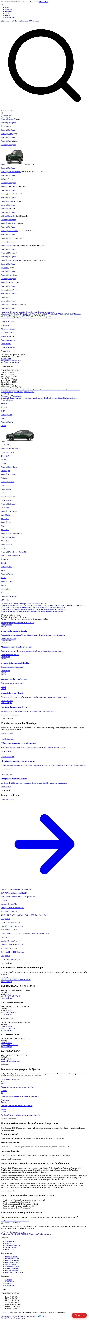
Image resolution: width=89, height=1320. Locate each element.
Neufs (7, 7)
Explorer (4, 123)
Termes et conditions (27, 1316)
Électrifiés (8, 11)
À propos (8, 1280)
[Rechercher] (2, 113)
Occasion (8, 9)
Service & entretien (11, 1257)
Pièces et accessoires (12, 1260)
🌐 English (43, 1316)
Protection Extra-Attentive (14, 1272)
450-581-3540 (43, 2)
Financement (9, 1249)
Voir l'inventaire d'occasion (10, 605)
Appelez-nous (5, 117)
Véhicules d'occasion (12, 1245)
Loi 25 (36, 1316)
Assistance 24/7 (6, 115)
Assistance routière (11, 1268)
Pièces (7, 15)
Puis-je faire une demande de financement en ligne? (20, 1204)
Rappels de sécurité (11, 1270)
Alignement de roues (12, 1266)
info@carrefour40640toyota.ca (11, 361)
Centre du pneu (10, 1264)
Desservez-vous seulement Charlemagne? (17, 1208)
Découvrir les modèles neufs (10, 1079)
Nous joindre (9, 17)
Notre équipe (14, 362)
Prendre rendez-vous (12, 1259)
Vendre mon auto (11, 1247)
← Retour (5, 394)
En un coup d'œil (7, 733)
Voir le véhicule (6, 994)
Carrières (8, 1283)
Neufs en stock (10, 1243)
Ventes (4, 370)
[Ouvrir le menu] (2, 4)
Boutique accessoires (12, 1262)
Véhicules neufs (10, 1241)
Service (7, 13)
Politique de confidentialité (10, 1316)
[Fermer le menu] (21, 386)
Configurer (12, 123)
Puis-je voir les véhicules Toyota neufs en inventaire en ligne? (24, 1200)
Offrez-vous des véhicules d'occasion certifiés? (19, 1202)
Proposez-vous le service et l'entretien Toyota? (18, 1206)
